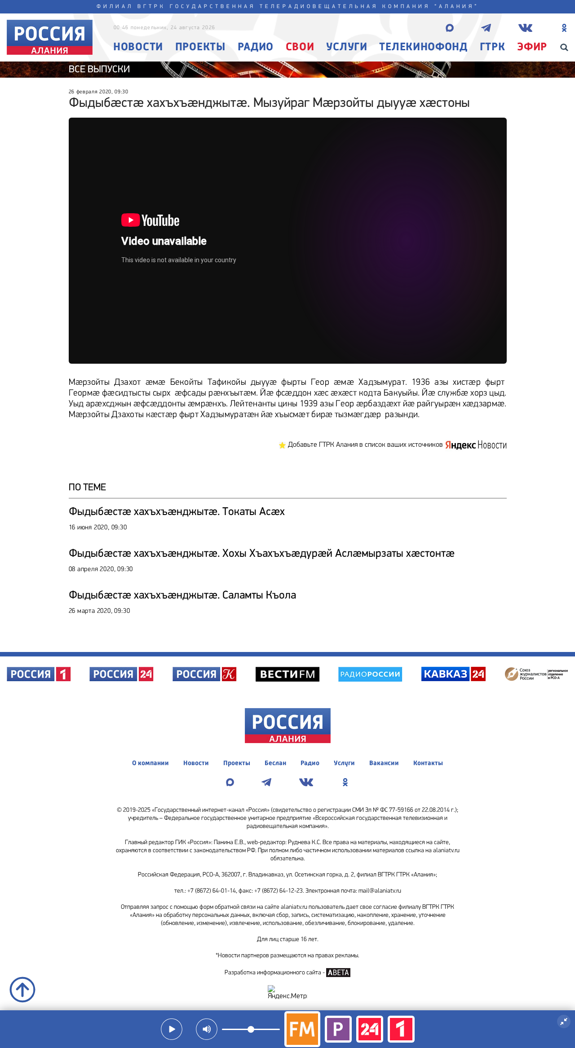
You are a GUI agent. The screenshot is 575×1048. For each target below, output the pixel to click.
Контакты (428, 763)
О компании (150, 763)
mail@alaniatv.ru (379, 891)
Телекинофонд (423, 47)
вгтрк (151, 6)
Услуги (346, 47)
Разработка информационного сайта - (275, 972)
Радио (256, 47)
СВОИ (300, 47)
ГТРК (492, 47)
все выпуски (99, 70)
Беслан (275, 763)
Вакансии (384, 763)
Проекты (200, 47)
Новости (138, 47)
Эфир (532, 47)
